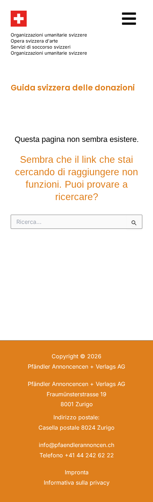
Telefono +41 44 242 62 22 (76, 455)
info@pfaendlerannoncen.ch (76, 444)
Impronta (77, 472)
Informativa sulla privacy (77, 482)
